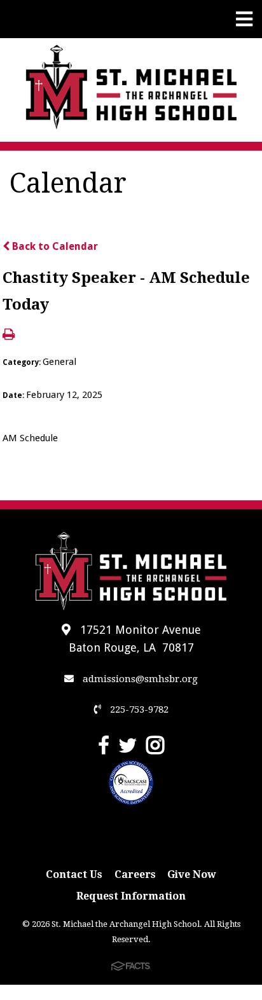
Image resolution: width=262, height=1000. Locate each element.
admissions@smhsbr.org (139, 679)
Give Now (191, 874)
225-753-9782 (138, 709)
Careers (135, 874)
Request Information (131, 896)
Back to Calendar (54, 246)
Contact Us (74, 874)
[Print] (9, 335)
